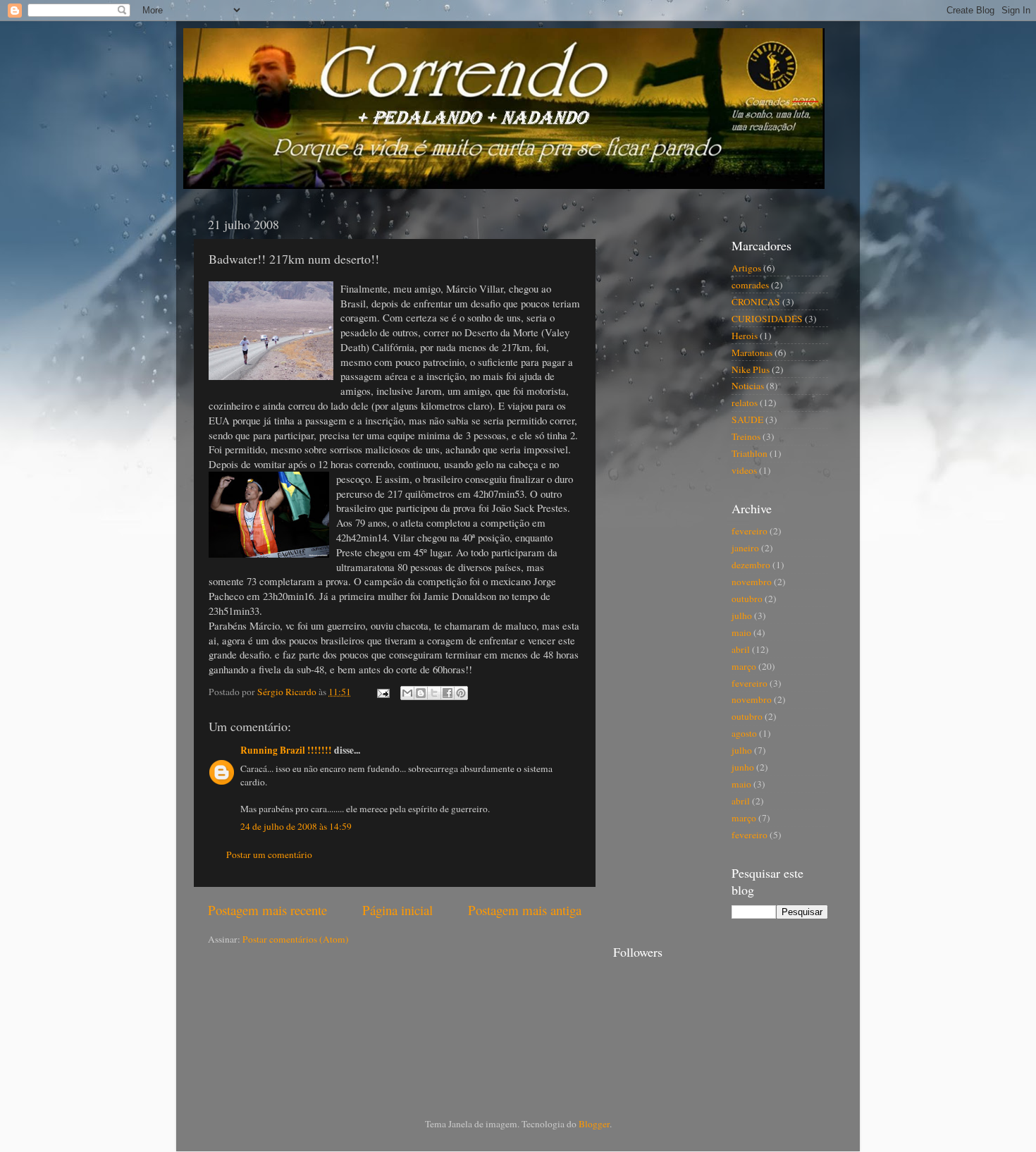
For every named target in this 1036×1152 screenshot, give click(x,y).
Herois (745, 335)
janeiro (745, 547)
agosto (744, 733)
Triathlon (749, 453)
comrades (750, 284)
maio (741, 632)
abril (741, 649)
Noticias (748, 385)
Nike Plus (751, 369)
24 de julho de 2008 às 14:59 (296, 826)
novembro (752, 581)
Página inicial (397, 910)
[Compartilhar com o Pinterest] (461, 693)
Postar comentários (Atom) (295, 939)
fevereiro (749, 531)
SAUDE (747, 419)
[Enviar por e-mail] (407, 693)
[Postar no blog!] (421, 693)
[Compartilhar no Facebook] (447, 693)
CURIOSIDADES (767, 318)
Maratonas (752, 352)
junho (743, 767)
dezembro (751, 564)
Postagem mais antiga (524, 910)
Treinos (746, 436)
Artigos (746, 268)
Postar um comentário (269, 854)
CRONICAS (756, 301)
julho (742, 615)
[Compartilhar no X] (434, 693)
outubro (747, 598)
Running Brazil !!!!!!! (286, 750)
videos (744, 470)
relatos (745, 402)
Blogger (594, 1123)
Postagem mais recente (267, 910)
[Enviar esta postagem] (382, 691)
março (744, 666)
